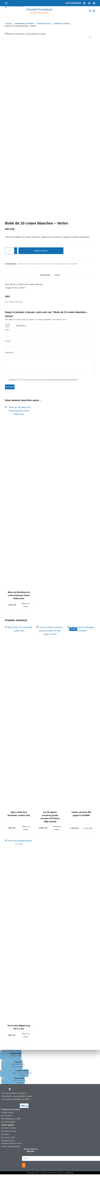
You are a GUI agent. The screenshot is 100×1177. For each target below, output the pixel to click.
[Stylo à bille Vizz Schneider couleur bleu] (19, 717)
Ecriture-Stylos (46, 264)
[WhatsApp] (84, 3)
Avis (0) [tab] (57, 275)
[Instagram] (94, 3)
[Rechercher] (90, 11)
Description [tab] (45, 275)
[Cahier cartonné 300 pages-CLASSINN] (81, 717)
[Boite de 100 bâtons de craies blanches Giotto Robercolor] (19, 497)
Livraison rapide (15, 1053)
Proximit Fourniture (39, 9)
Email (24, 1154)
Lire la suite (88, 828)
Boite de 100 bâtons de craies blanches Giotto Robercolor (19, 595)
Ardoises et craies (27, 264)
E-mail (8, 341)
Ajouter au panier (41, 251)
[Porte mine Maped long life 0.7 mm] (19, 930)
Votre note (7, 326)
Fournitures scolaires (66, 264)
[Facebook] (89, 3)
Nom (7, 330)
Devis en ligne (19, 1078)
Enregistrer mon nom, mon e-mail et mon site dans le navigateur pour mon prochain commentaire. (43, 380)
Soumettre (10, 387)
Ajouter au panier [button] (26, 604)
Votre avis (9, 352)
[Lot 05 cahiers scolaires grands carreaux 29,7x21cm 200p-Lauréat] (50, 717)
